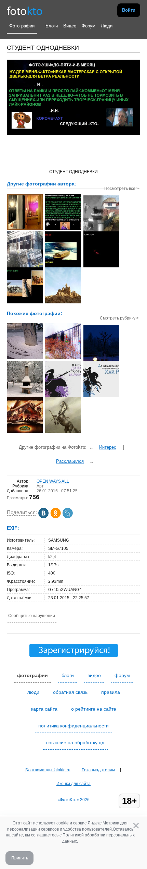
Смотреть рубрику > (119, 318)
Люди (106, 25)
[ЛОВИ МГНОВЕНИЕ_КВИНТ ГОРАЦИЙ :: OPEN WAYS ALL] (25, 229)
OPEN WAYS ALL (53, 481)
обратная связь (70, 692)
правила (110, 692)
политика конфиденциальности (73, 725)
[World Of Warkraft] (25, 432)
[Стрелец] (63, 432)
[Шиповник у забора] (63, 358)
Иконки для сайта (73, 783)
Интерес (107, 447)
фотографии (32, 675)
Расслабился (70, 461)
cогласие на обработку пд (75, 742)
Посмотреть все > (121, 188)
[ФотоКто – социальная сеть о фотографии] (24, 10)
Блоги (51, 25)
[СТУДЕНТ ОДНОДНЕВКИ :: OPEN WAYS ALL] (63, 229)
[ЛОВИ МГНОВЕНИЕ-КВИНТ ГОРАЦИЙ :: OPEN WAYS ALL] (101, 230)
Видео (69, 25)
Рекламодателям (98, 770)
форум (122, 675)
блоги (68, 675)
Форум (88, 25)
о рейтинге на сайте (93, 709)
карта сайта (44, 709)
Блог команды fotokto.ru (47, 770)
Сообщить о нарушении (31, 615)
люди (33, 692)
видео (94, 675)
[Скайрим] (63, 396)
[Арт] (25, 358)
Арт (40, 486)
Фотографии (22, 25)
